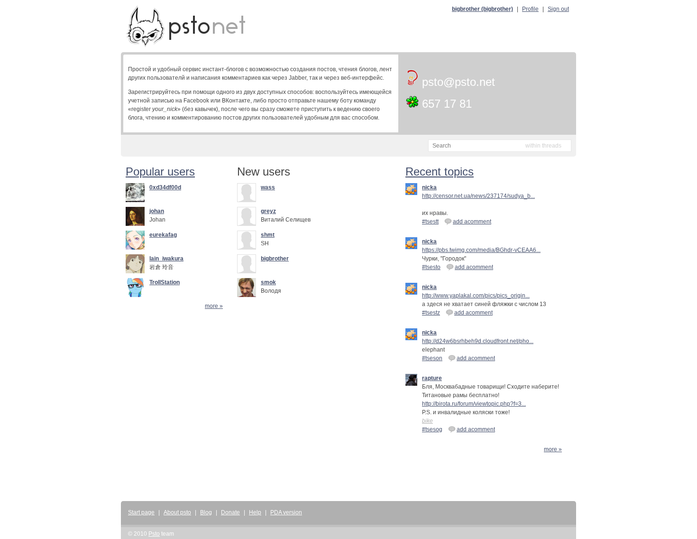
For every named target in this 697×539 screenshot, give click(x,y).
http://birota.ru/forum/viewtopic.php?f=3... (474, 403)
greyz (268, 211)
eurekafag (163, 235)
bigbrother (275, 258)
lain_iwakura (166, 258)
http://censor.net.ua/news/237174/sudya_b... (478, 196)
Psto (154, 533)
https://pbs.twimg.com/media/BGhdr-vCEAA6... (481, 250)
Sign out (558, 9)
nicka (429, 187)
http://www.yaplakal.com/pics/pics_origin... (476, 295)
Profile (530, 9)
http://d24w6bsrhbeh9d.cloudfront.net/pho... (477, 341)
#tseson (432, 358)
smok (268, 282)
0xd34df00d (165, 187)
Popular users (160, 171)
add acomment (472, 221)
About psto (177, 512)
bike (427, 421)
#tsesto (431, 267)
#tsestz (431, 312)
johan (156, 211)
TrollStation (164, 282)
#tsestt (430, 221)
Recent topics (439, 171)
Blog (206, 512)
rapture (432, 378)
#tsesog (432, 429)
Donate (230, 512)
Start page (141, 512)
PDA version (286, 512)
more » (214, 306)
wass (268, 187)
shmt (268, 235)
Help (255, 512)
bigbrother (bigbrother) (482, 9)
